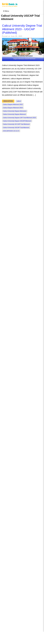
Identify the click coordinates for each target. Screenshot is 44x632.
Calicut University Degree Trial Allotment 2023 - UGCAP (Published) (22, 29)
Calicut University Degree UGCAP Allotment (17, 121)
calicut (19, 101)
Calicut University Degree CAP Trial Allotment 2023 (19, 117)
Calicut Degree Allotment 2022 (13, 104)
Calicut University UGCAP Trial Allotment (16, 127)
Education (8, 101)
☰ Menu (6, 11)
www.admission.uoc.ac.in (11, 131)
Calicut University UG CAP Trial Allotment (16, 124)
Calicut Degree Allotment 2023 (13, 107)
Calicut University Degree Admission (14, 111)
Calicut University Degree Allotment (14, 114)
